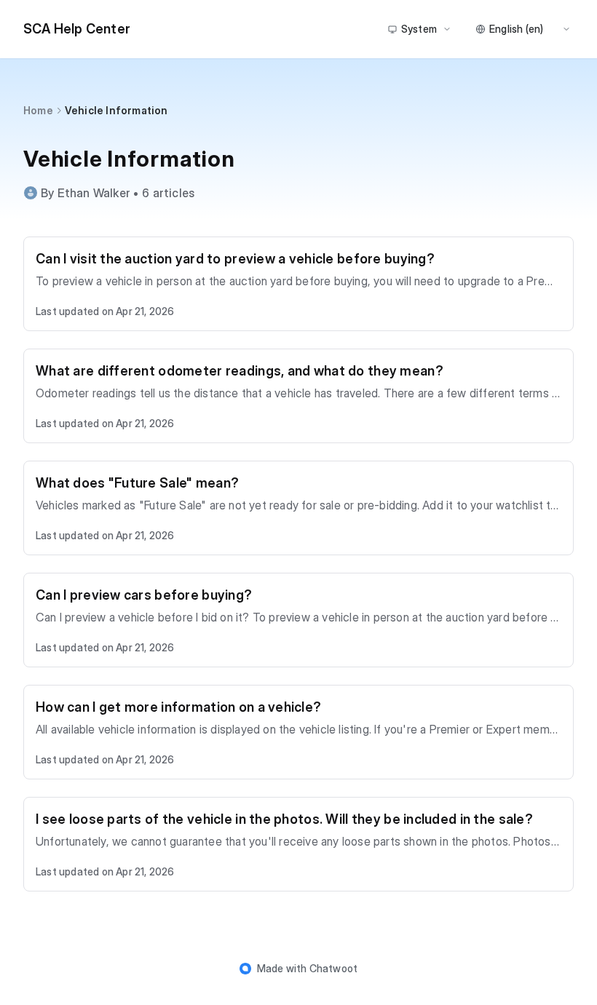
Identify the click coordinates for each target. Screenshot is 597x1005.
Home (38, 110)
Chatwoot (333, 968)
